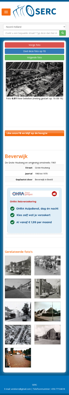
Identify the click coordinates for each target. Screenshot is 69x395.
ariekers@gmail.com (21, 388)
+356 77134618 (58, 388)
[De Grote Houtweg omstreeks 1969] (18, 288)
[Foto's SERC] (34, 12)
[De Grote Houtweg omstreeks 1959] (47, 335)
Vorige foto (34, 44)
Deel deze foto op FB (34, 51)
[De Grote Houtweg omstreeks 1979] (47, 288)
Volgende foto (34, 57)
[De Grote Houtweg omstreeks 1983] (18, 358)
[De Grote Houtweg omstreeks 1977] (18, 265)
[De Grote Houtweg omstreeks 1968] (47, 265)
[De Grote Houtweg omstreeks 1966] (18, 335)
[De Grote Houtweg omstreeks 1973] (47, 312)
